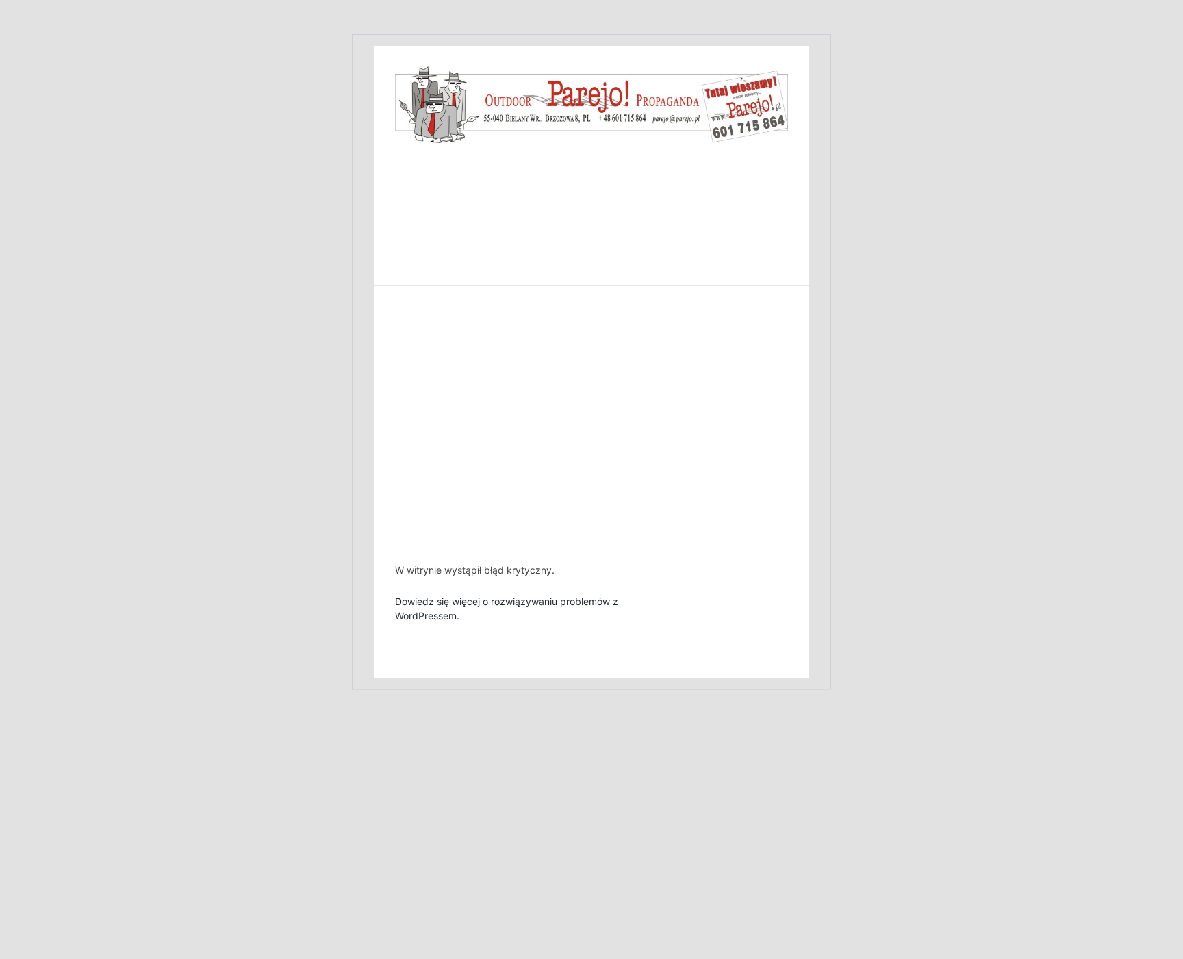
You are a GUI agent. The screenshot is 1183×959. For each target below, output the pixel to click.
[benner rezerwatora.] (591, 72)
